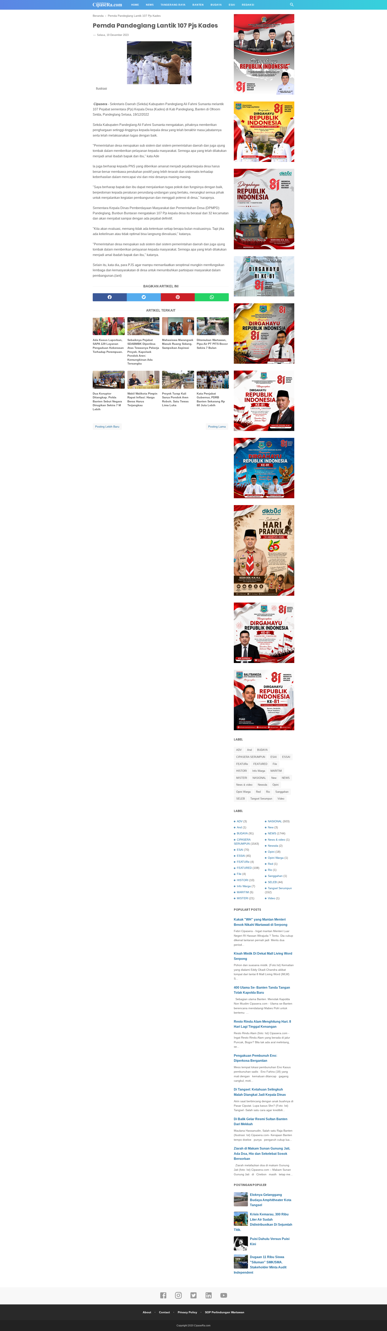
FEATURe (242, 763)
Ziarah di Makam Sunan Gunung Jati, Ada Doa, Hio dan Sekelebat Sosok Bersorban (262, 1153)
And (249, 749)
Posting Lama (217, 426)
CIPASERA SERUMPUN (250, 756)
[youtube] (224, 1298)
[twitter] (144, 297)
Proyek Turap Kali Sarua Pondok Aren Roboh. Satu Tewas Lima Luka (175, 399)
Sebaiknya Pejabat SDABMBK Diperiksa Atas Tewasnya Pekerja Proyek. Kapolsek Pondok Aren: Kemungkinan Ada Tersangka (143, 351)
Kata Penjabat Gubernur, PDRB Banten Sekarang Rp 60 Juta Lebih (211, 399)
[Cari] (291, 6)
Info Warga (258, 770)
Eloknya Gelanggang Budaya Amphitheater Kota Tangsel (270, 1200)
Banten (198, 4)
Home (135, 4)
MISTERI (241, 777)
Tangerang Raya (173, 4)
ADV (239, 749)
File (275, 763)
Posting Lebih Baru (107, 426)
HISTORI (241, 770)
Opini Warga (243, 791)
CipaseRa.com (202, 1325)
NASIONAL (259, 777)
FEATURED (260, 763)
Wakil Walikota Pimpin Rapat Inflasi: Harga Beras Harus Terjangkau (142, 399)
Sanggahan (281, 791)
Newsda (262, 784)
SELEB (240, 798)
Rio (268, 791)
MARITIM (276, 770)
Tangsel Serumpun (261, 798)
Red (258, 791)
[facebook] (110, 297)
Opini (276, 784)
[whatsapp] (212, 297)
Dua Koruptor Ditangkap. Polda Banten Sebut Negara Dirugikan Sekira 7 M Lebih (107, 401)
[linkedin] (209, 1298)
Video (281, 798)
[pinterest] (178, 297)
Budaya (216, 4)
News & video (244, 784)
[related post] (109, 326)
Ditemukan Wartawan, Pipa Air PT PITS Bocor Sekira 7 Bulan (212, 343)
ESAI (273, 756)
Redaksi (248, 4)
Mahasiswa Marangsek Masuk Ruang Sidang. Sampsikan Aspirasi (177, 343)
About (147, 1312)
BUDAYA (262, 749)
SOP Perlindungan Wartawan (224, 1312)
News (150, 4)
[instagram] (178, 1298)
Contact (164, 1312)
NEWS (286, 777)
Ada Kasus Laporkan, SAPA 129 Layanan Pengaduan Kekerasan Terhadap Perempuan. (108, 345)
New (273, 777)
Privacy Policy (187, 1312)
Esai (232, 4)
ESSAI (286, 756)
